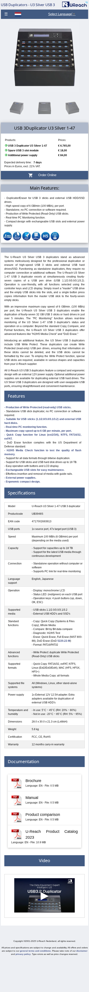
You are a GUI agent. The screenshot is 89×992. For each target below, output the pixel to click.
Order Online (44, 175)
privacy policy (23, 954)
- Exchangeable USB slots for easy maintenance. (34, 469)
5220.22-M (63, 640)
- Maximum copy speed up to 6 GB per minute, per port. (38, 430)
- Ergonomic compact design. (22, 481)
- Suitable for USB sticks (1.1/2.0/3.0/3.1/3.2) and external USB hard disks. (42, 421)
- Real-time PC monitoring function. (25, 426)
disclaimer (81, 951)
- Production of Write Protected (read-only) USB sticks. (37, 407)
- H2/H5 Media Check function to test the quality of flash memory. (42, 452)
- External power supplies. (20, 477)
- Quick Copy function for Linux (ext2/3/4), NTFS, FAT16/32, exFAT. (42, 436)
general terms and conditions (35, 951)
